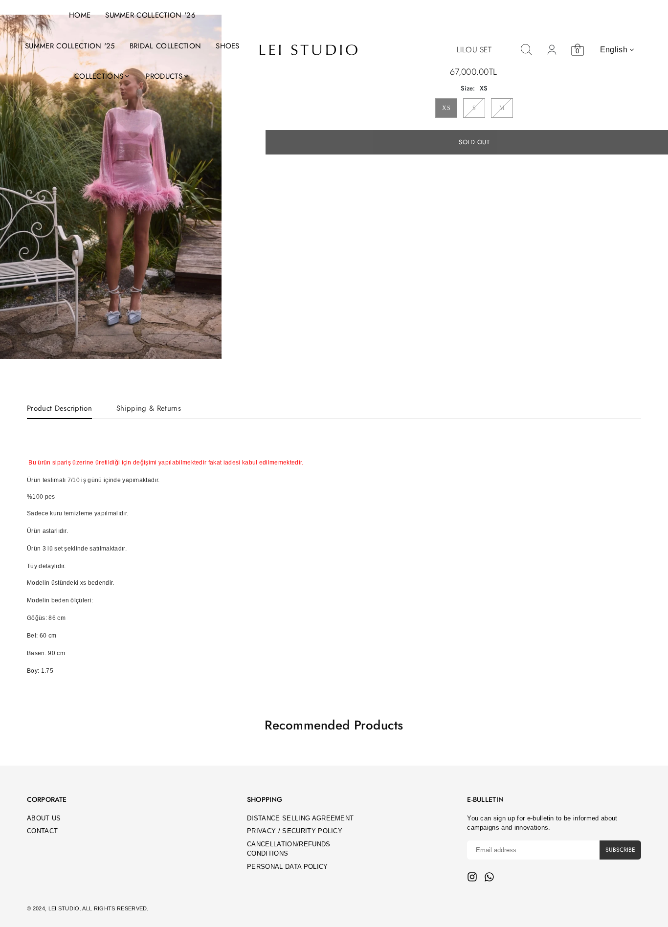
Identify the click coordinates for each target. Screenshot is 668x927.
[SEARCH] (526, 50)
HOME (79, 15)
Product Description (59, 408)
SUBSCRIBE (620, 849)
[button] (208, 187)
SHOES (228, 46)
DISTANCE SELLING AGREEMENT (300, 818)
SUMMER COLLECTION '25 (70, 46)
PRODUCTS (164, 76)
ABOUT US (44, 818)
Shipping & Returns (148, 408)
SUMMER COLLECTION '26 (150, 15)
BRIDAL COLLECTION (165, 46)
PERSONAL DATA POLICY (287, 866)
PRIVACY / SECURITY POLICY (294, 831)
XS (446, 108)
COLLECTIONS (99, 76)
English (613, 49)
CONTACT (42, 831)
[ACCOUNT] (552, 50)
